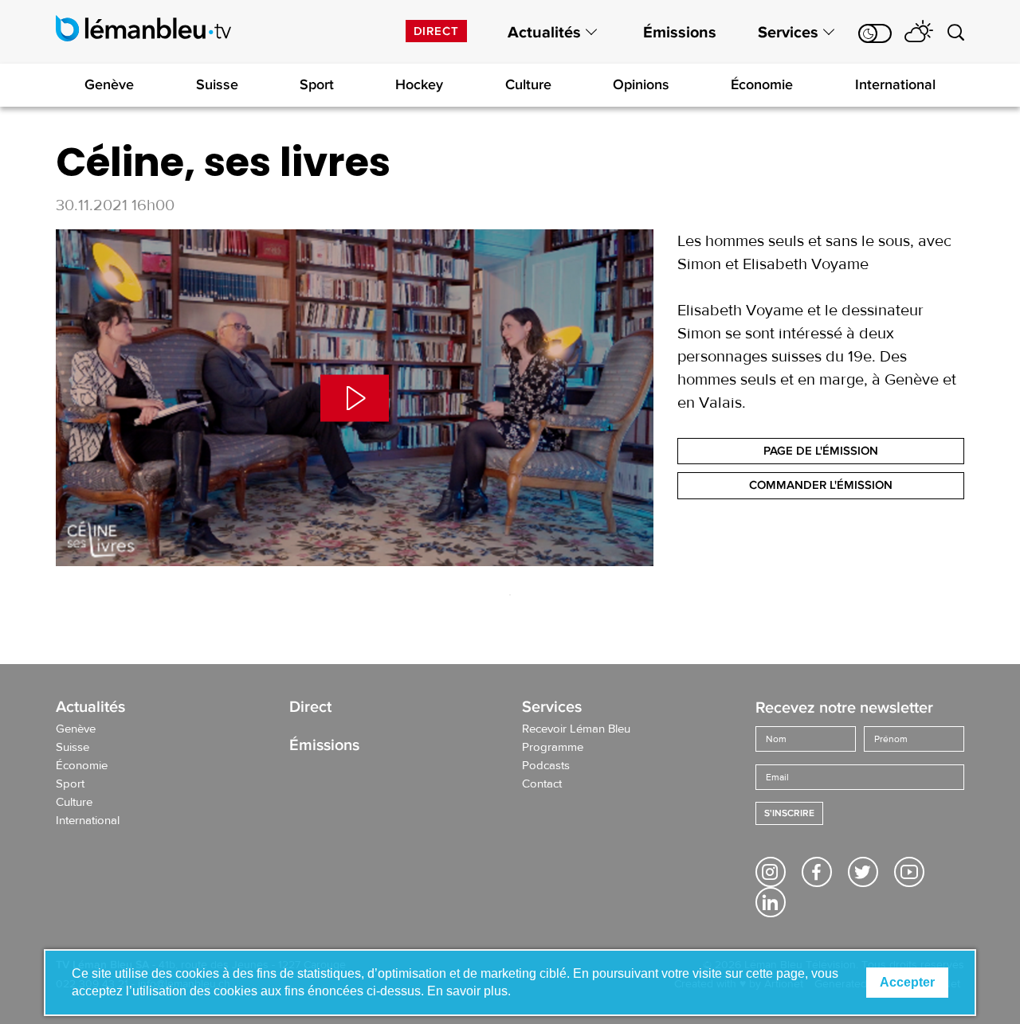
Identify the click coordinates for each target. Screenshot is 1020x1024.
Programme (552, 748)
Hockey (419, 84)
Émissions (679, 32)
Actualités (544, 32)
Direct (436, 31)
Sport (317, 84)
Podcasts (546, 766)
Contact (542, 784)
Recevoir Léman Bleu (576, 729)
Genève (109, 84)
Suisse (217, 84)
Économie (762, 84)
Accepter (907, 982)
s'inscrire (789, 813)
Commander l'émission (820, 485)
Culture (528, 84)
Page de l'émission (820, 451)
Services (788, 32)
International (895, 84)
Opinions (641, 84)
